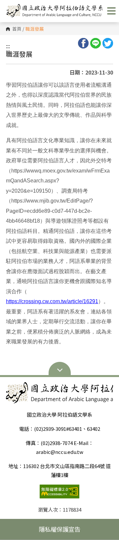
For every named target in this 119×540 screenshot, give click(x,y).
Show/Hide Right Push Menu (111, 11)
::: (8, 45)
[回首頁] (54, 10)
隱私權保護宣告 (59, 529)
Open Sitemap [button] (59, 369)
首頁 (16, 29)
